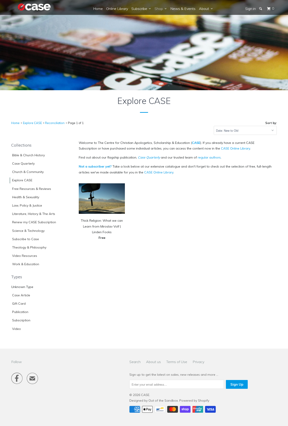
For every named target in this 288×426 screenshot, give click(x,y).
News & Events (183, 8)
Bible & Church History (28, 155)
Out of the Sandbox (163, 400)
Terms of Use (176, 361)
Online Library (117, 8)
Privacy (198, 361)
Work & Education (25, 264)
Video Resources (24, 256)
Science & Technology (28, 231)
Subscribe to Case (25, 239)
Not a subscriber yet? (95, 166)
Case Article (21, 295)
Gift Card (19, 304)
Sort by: (271, 123)
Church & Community (28, 172)
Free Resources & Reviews (31, 189)
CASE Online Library (235, 148)
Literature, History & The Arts (33, 214)
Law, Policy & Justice (27, 205)
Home (98, 8)
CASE (196, 143)
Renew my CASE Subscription (34, 222)
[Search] (261, 9)
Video (16, 329)
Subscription (21, 320)
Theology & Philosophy (29, 247)
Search (135, 361)
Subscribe (140, 8)
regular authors (209, 157)
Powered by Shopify (194, 400)
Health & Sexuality (25, 197)
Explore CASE (22, 180)
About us (153, 361)
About (205, 8)
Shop (160, 8)
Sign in (250, 8)
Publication (20, 312)
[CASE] (34, 7)
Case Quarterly (23, 163)
